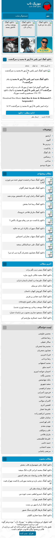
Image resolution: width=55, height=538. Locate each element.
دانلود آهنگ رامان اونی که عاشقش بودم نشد (26, 196)
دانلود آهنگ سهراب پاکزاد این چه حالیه (29, 228)
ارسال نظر (34, 117)
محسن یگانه (45, 375)
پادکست (47, 148)
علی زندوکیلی (45, 430)
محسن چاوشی (44, 333)
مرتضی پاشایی (44, 451)
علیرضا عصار (45, 409)
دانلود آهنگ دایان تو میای (41, 286)
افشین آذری (46, 405)
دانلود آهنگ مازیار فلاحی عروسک (31, 212)
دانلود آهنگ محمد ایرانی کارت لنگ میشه (35, 470)
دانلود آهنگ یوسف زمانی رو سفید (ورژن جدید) (33, 307)
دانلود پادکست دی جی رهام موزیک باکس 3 (27, 220)
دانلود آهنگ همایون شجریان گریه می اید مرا (26, 253)
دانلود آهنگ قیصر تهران (42, 499)
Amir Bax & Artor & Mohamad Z (36, 98)
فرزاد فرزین (46, 355)
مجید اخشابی (45, 447)
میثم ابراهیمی (45, 388)
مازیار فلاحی (45, 434)
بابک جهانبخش (45, 380)
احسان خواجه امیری (42, 371)
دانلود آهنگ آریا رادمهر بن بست (39, 504)
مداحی (48, 161)
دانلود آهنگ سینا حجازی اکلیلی (39, 515)
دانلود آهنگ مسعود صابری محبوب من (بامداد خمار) (31, 312)
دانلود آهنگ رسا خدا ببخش (34, 204)
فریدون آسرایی (44, 392)
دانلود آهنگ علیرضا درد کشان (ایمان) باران (34, 280)
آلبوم (48, 140)
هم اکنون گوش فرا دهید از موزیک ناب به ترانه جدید (27, 87)
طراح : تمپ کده (26, 533)
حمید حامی (46, 443)
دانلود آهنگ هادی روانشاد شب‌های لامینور (35, 475)
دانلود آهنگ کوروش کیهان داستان (38, 291)
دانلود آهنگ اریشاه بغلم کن (40, 488)
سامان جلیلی (45, 417)
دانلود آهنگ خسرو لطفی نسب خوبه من (35, 494)
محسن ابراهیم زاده (43, 413)
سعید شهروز (45, 384)
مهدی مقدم (46, 426)
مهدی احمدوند (45, 397)
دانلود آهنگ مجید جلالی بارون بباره (38, 275)
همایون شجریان (44, 350)
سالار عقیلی (46, 342)
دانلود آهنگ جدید (42, 79)
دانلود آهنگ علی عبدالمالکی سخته (30, 244)
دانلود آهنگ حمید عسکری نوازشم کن (36, 318)
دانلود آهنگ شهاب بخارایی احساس (30, 236)
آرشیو (48, 136)
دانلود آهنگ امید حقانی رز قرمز (39, 296)
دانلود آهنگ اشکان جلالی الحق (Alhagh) (35, 302)
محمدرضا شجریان (43, 346)
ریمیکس (47, 157)
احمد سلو (47, 367)
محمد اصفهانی (44, 363)
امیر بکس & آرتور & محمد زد (22, 79)
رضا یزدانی (46, 359)
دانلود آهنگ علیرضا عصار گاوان (32, 188)
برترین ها (47, 144)
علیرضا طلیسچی (44, 439)
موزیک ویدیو (45, 165)
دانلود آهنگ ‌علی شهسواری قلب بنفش (36, 465)
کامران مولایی (45, 401)
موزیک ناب (19, 522)
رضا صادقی (46, 338)
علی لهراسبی (45, 422)
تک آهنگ (35, 66)
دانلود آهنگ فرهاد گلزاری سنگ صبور (37, 510)
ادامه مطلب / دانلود (26, 113)
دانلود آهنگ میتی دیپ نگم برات (39, 270)
